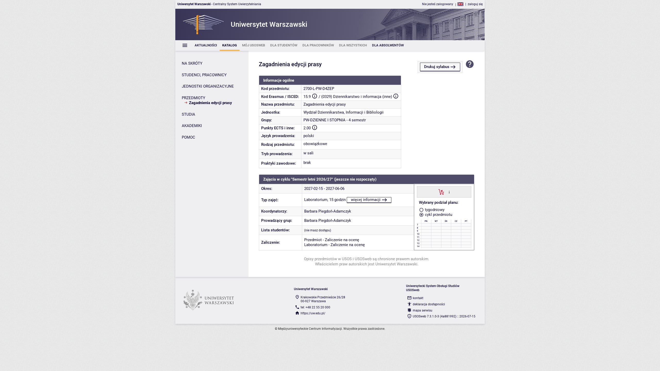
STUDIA (188, 114)
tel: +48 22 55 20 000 (315, 307)
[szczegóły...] (449, 191)
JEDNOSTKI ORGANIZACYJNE (208, 86)
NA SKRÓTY (192, 63)
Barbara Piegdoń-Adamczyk (327, 211)
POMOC (188, 137)
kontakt (418, 298)
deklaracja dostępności (429, 304)
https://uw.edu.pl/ (313, 313)
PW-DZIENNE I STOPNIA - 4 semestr (334, 120)
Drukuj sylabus (436, 66)
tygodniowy (434, 209)
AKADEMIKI (192, 125)
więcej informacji (366, 199)
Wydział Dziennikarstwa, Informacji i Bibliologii (343, 112)
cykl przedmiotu (438, 214)
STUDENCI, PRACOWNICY (204, 75)
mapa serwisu (422, 310)
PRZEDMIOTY (193, 98)
